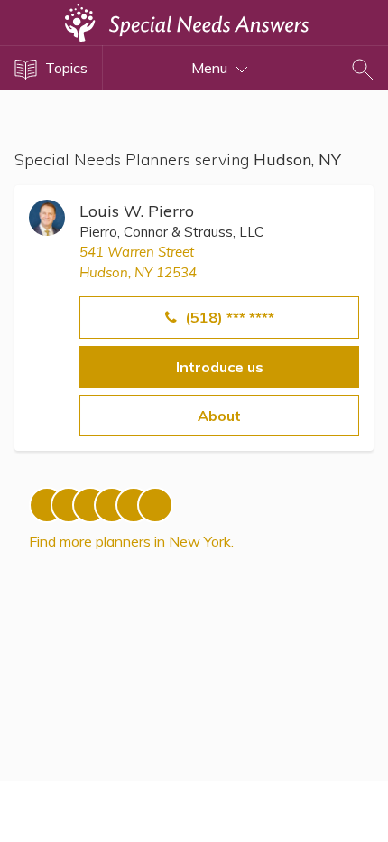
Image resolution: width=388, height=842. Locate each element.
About (219, 416)
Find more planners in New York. (131, 541)
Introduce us (219, 367)
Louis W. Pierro (136, 211)
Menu (211, 68)
